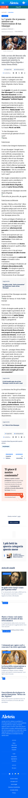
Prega (17, 7)
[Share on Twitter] (19, 73)
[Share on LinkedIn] (16, 73)
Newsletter (14, 756)
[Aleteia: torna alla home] (14, 2)
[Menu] (5, 3)
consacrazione (6, 652)
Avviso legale (14, 784)
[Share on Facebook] (13, 73)
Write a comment (14, 522)
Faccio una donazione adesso (13, 494)
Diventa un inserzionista (14, 787)
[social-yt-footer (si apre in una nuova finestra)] (9, 774)
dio (4, 678)
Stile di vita (14, 745)
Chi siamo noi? (14, 781)
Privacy (14, 793)
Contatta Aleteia (14, 790)
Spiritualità (4, 12)
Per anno (14, 768)
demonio (5, 603)
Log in (19, 516)
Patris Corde (15, 110)
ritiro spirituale (6, 631)
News (14, 743)
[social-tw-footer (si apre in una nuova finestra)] (15, 774)
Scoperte (14, 749)
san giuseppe (5, 446)
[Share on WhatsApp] (24, 73)
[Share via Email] (21, 73)
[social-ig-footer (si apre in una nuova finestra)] (18, 774)
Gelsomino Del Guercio (7, 31)
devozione (10, 12)
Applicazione (14, 759)
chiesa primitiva (7, 573)
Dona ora (3, 7)
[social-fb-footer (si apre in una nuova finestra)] (12, 774)
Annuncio (14, 761)
